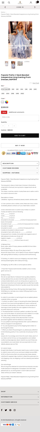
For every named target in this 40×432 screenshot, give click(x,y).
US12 (3, 93)
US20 (22, 93)
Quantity (4, 122)
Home (3, 12)
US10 (35, 89)
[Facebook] (1, 410)
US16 (12, 93)
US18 (17, 93)
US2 (17, 89)
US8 (30, 89)
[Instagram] (15, 410)
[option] (19, 7)
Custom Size (6, 89)
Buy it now (20, 146)
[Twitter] (6, 410)
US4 (22, 89)
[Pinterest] (10, 410)
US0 (13, 89)
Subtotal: (4, 130)
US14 (7, 93)
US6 (26, 89)
